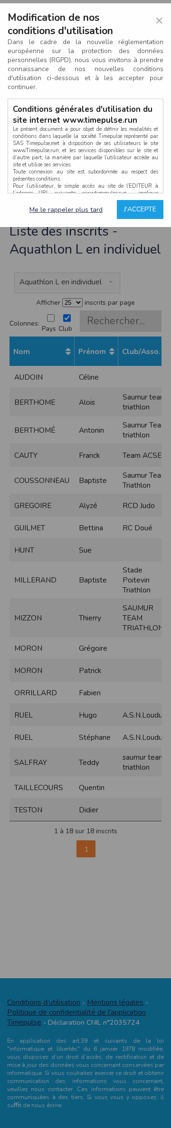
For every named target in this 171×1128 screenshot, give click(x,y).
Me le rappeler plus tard (66, 209)
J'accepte (140, 209)
